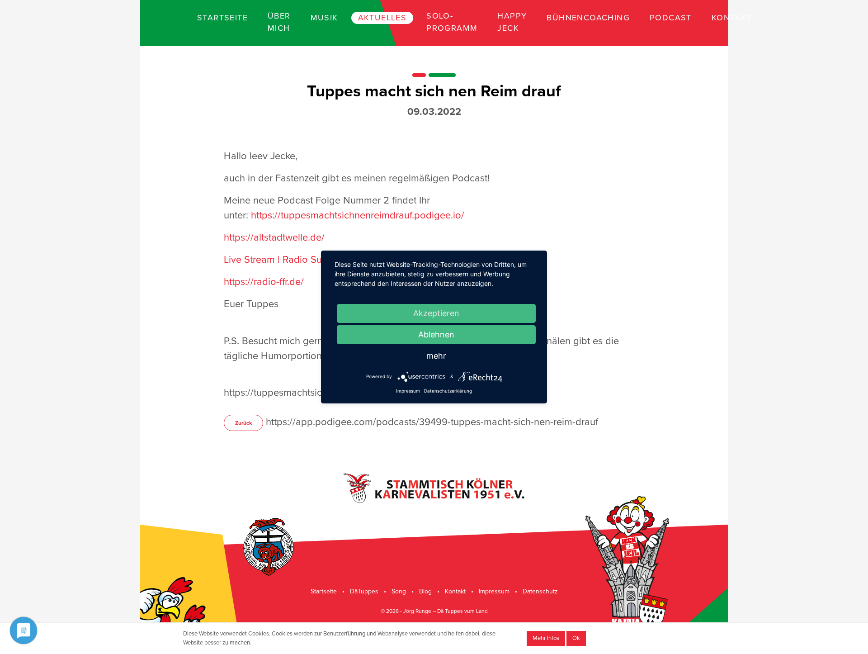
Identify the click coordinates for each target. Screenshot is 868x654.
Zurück (243, 423)
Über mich (279, 22)
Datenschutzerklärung (448, 390)
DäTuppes (364, 591)
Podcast (671, 18)
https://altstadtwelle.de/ (274, 237)
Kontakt (732, 18)
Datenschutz (540, 591)
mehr (436, 355)
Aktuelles (382, 18)
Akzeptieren (436, 313)
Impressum (494, 591)
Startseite (222, 18)
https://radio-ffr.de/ (264, 282)
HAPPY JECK (512, 22)
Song (399, 591)
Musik (324, 18)
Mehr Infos (546, 638)
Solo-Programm (451, 22)
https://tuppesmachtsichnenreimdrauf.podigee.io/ (357, 215)
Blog (425, 591)
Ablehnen (436, 334)
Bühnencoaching (588, 18)
